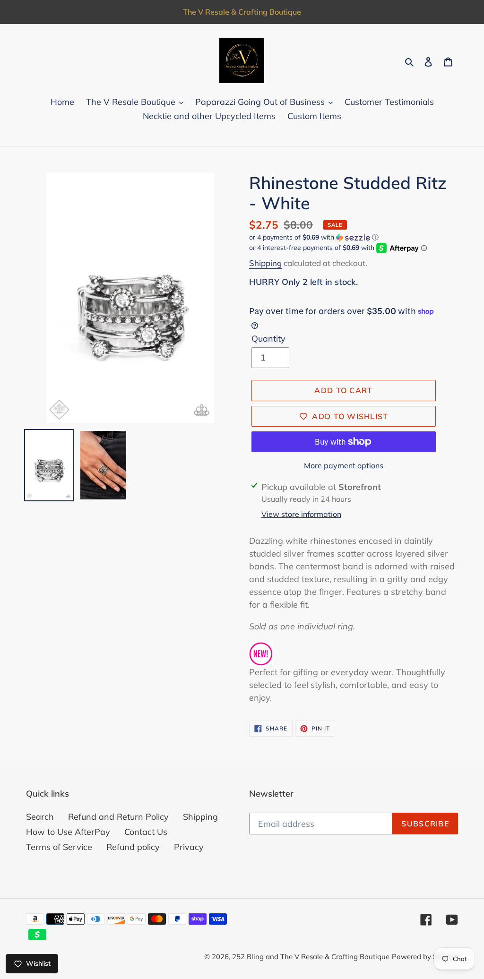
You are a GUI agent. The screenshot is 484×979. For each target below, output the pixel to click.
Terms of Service (59, 847)
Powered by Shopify (425, 956)
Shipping (265, 263)
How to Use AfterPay (68, 831)
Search (40, 816)
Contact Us (145, 831)
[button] (314, 237)
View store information (301, 514)
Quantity (268, 338)
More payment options (343, 465)
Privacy (189, 847)
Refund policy (133, 847)
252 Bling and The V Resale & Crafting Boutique (310, 956)
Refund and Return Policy (118, 816)
